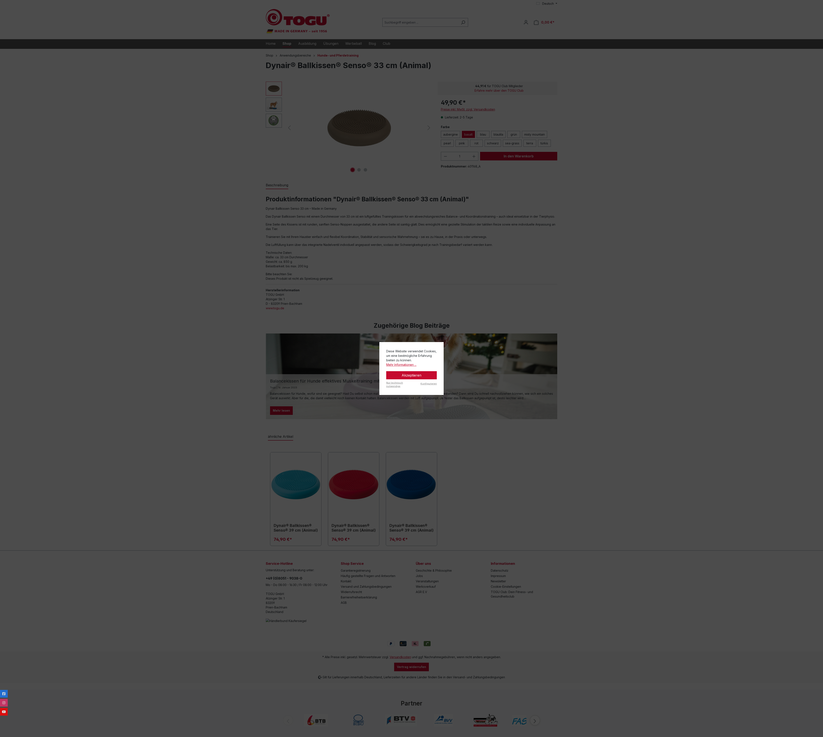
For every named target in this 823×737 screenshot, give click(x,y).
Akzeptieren (411, 375)
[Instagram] (4, 703)
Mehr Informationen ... (401, 364)
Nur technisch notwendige (394, 384)
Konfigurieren (429, 383)
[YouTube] (4, 712)
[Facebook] (4, 694)
